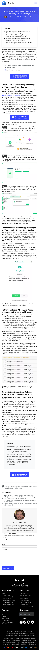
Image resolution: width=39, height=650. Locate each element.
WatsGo (4, 606)
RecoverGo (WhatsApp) (8, 600)
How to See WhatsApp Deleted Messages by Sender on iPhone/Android (20, 500)
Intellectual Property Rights (27, 635)
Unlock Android (24, 598)
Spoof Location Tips (25, 595)
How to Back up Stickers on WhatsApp (15, 498)
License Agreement (12, 633)
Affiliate (4, 616)
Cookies (29, 631)
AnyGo (3, 593)
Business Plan (5, 618)
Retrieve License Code (8, 622)
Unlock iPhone (23, 597)
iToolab (19, 580)
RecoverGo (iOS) (6, 598)
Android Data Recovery (26, 602)
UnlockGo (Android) (7, 597)
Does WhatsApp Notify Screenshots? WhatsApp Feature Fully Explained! (20, 504)
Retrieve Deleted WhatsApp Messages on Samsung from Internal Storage (18, 39)
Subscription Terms (11, 635)
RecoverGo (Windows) (8, 604)
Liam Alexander (11, 17)
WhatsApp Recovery (29, 17)
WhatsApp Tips (24, 604)
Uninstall (31, 633)
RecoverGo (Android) (8, 602)
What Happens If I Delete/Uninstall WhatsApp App (18, 495)
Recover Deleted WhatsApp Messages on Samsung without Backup (18, 32)
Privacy (23, 631)
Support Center (6, 620)
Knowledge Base (24, 593)
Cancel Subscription (7, 624)
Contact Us (5, 614)
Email (4, 544)
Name (4, 540)
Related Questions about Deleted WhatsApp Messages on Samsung (19, 43)
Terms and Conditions (13, 631)
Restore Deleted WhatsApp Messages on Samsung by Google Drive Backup (18, 35)
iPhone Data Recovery (25, 600)
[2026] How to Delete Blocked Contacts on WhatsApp (20, 497)
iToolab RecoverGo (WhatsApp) (11, 95)
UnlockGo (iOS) (6, 595)
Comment (5, 549)
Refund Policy (23, 633)
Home (6, 486)
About (3, 613)
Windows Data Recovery (26, 606)
